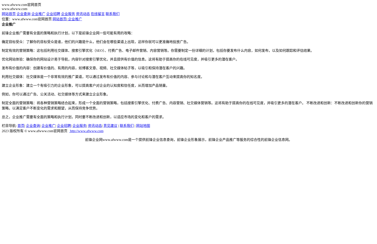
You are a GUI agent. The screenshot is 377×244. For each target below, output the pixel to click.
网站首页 (9, 14)
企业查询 (24, 14)
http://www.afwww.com (86, 131)
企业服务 (68, 14)
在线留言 (98, 14)
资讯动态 (83, 14)
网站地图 (143, 126)
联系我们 (113, 14)
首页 (20, 126)
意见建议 (110, 126)
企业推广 (38, 14)
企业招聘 (53, 14)
